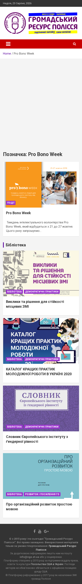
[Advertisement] (41, 102)
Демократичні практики (42, 291)
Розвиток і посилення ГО (42, 494)
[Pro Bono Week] (41, 185)
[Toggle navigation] (8, 44)
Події (10, 202)
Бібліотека (14, 291)
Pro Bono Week (18, 213)
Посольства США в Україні (47, 564)
